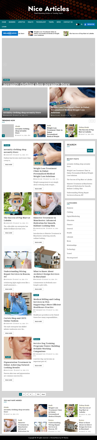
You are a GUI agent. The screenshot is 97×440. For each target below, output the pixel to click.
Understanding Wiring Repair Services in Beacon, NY (17, 274)
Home (4, 22)
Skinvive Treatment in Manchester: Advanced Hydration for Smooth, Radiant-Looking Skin (85, 134)
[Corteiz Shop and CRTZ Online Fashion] (18, 304)
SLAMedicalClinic (40, 228)
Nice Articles (48, 9)
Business (12, 22)
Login (4, 27)
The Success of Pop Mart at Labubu (54, 131)
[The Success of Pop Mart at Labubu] (40, 130)
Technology (41, 22)
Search (71, 144)
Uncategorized (72, 258)
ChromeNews (54, 438)
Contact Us (68, 22)
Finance (70, 224)
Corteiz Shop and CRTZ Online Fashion (15, 319)
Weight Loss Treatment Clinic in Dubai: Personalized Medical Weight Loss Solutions (70, 110)
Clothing (49, 127)
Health (30, 22)
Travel (51, 22)
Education (70, 220)
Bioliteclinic (56, 115)
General (70, 229)
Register (91, 24)
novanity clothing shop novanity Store (36, 84)
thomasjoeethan (40, 310)
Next (43, 394)
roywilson (8, 279)
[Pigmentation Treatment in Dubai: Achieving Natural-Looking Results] (18, 348)
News (59, 22)
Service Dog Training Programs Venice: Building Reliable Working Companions (46, 347)
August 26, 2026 (19, 115)
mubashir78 (8, 115)
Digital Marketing (73, 216)
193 (38, 394)
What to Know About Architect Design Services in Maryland (46, 274)
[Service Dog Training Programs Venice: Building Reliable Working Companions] (47, 339)
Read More (8, 164)
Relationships (72, 245)
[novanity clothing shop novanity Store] (48, 64)
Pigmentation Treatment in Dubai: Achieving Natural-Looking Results (17, 365)
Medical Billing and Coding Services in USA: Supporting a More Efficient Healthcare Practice (47, 303)
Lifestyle (21, 22)
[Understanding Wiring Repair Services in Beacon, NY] (18, 257)
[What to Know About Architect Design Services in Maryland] (47, 257)
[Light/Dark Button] (78, 24)
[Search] (82, 24)
